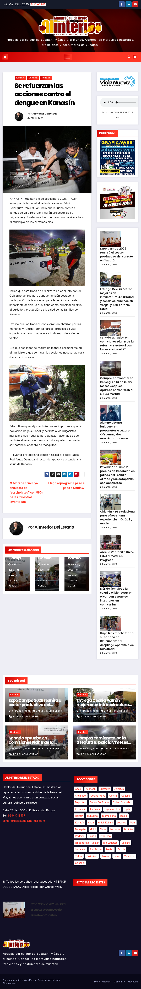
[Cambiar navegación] (68, 57)
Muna (103, 829)
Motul (93, 829)
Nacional (14, 732)
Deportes (80, 802)
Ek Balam (95, 809)
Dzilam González (122, 802)
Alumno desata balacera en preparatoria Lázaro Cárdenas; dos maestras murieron (115, 430)
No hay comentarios (26, 716)
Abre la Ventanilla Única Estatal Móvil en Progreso (117, 556)
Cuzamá (126, 795)
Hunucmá (92, 815)
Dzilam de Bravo (99, 802)
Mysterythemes (102, 981)
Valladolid (129, 856)
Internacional (109, 815)
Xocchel (80, 862)
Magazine (133, 981)
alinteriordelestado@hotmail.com (24, 820)
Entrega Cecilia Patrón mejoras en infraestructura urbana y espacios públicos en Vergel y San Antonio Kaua (117, 299)
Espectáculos (112, 809)
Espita (127, 809)
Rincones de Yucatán (87, 842)
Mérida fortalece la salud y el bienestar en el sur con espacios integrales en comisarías (116, 597)
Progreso (105, 835)
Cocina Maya (97, 795)
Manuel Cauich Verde (49, 711)
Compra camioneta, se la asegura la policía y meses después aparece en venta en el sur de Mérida (116, 386)
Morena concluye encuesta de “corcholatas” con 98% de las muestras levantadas (26, 492)
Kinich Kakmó (105, 822)
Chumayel (80, 795)
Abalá (78, 788)
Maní (132, 822)
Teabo (109, 849)
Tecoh (121, 849)
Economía (80, 809)
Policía (92, 835)
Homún (79, 815)
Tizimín (106, 856)
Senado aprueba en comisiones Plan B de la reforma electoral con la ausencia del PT (117, 343)
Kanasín (20, 77)
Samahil (126, 842)
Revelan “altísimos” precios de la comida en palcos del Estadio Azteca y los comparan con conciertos (117, 475)
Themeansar (9, 983)
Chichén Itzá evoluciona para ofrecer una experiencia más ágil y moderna (117, 517)
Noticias (46, 77)
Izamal (123, 815)
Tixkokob (91, 856)
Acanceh (91, 788)
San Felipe (96, 849)
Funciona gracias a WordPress (19, 980)
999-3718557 (16, 815)
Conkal (113, 795)
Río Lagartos (110, 842)
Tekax (78, 856)
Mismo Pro (119, 981)
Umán (117, 856)
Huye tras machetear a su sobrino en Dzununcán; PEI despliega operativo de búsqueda (117, 641)
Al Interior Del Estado (44, 113)
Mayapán (80, 829)
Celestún (119, 788)
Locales (33, 77)
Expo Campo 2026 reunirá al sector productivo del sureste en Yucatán (116, 254)
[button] (129, 57)
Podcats (79, 835)
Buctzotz (105, 788)
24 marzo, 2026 (21, 711)
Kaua (91, 822)
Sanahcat (80, 849)
